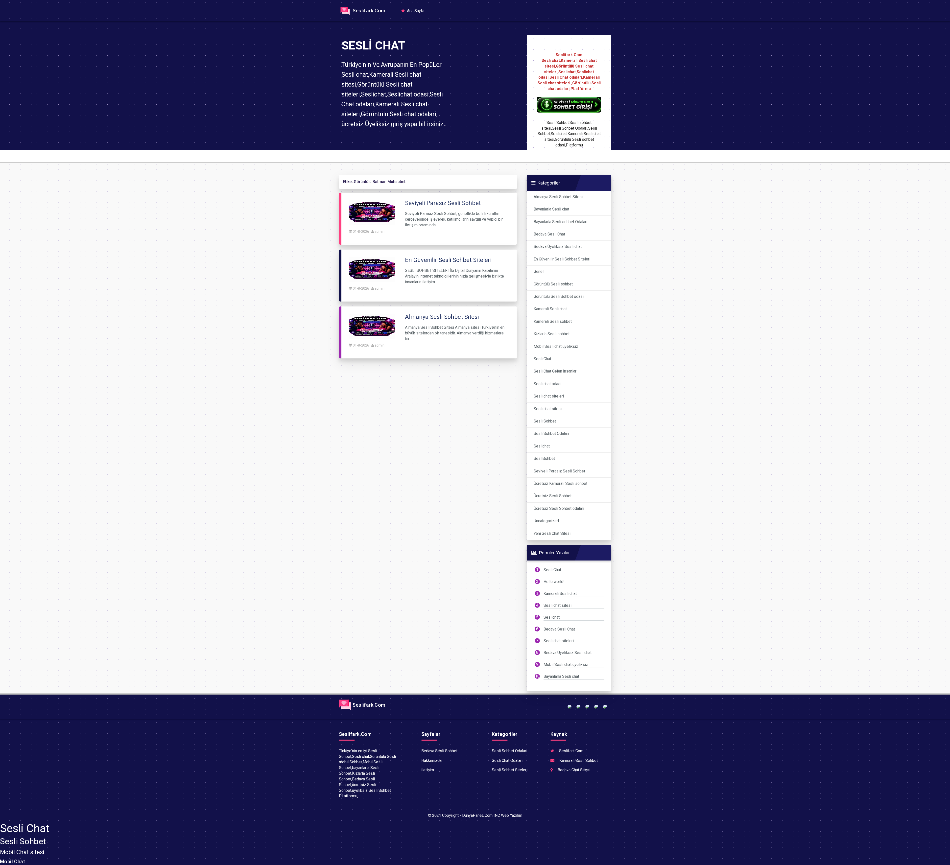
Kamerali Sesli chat (550, 308)
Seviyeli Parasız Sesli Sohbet (559, 471)
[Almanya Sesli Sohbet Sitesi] (372, 326)
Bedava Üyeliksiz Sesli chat (558, 246)
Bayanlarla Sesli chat (551, 209)
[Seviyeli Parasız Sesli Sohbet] (372, 212)
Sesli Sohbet (545, 421)
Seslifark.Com (368, 11)
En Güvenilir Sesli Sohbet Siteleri (562, 259)
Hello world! (554, 581)
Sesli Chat (542, 358)
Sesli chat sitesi (548, 408)
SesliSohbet (544, 458)
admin (379, 232)
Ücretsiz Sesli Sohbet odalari (559, 508)
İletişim (427, 770)
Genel (539, 271)
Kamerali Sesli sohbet (553, 321)
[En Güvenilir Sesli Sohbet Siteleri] (372, 269)
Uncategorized (546, 520)
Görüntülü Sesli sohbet (553, 284)
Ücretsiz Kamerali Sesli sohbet (560, 483)
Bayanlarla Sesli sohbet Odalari (560, 221)
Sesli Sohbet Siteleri (509, 770)
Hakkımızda (431, 760)
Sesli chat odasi (547, 383)
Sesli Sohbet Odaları (551, 433)
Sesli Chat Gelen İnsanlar (555, 371)
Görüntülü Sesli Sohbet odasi (559, 296)
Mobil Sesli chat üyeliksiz (556, 346)
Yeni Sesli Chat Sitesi (552, 533)
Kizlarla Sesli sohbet (552, 333)
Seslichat (542, 446)
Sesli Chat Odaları (507, 760)
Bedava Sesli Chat (549, 234)
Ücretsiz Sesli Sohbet (552, 495)
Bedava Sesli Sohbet (439, 750)
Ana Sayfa (417, 10)
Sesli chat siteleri (549, 396)
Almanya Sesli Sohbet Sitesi (558, 196)
